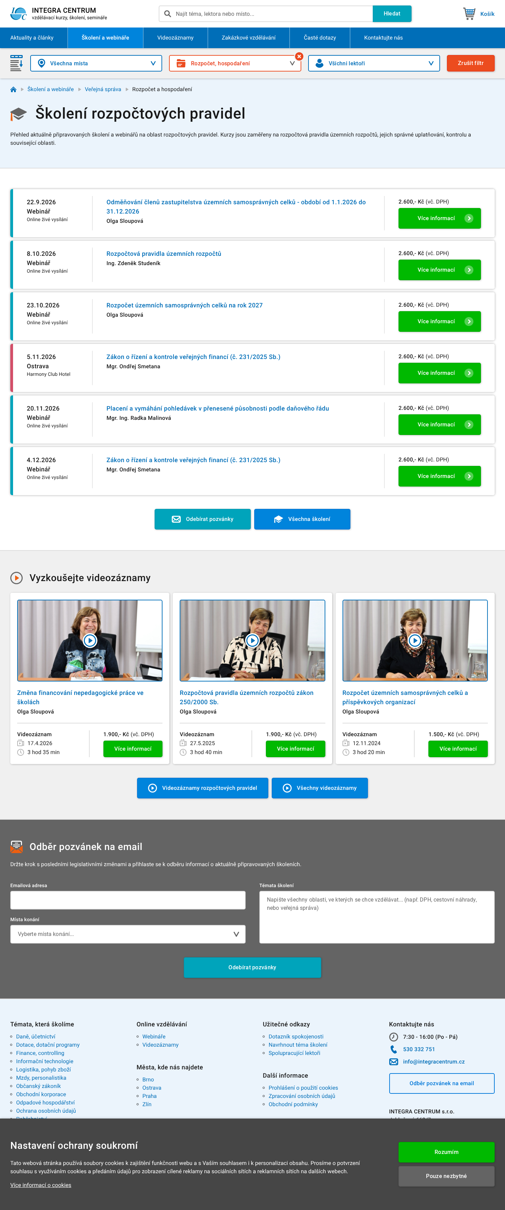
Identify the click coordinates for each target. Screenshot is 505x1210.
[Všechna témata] (299, 56)
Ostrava (152, 1087)
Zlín (147, 1104)
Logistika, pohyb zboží (43, 1069)
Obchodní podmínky (293, 1104)
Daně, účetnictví (35, 1036)
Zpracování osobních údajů (302, 1096)
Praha (150, 1096)
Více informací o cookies (40, 1185)
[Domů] (13, 89)
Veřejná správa (103, 89)
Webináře (154, 1036)
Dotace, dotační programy (48, 1045)
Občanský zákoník (38, 1086)
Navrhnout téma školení (298, 1045)
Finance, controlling (40, 1053)
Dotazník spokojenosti (296, 1036)
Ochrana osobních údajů (46, 1111)
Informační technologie (45, 1061)
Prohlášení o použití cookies (303, 1087)
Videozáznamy (161, 1045)
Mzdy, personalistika (41, 1078)
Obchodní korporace (41, 1094)
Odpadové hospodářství (45, 1102)
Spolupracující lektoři (295, 1053)
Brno (148, 1079)
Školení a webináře (50, 89)
